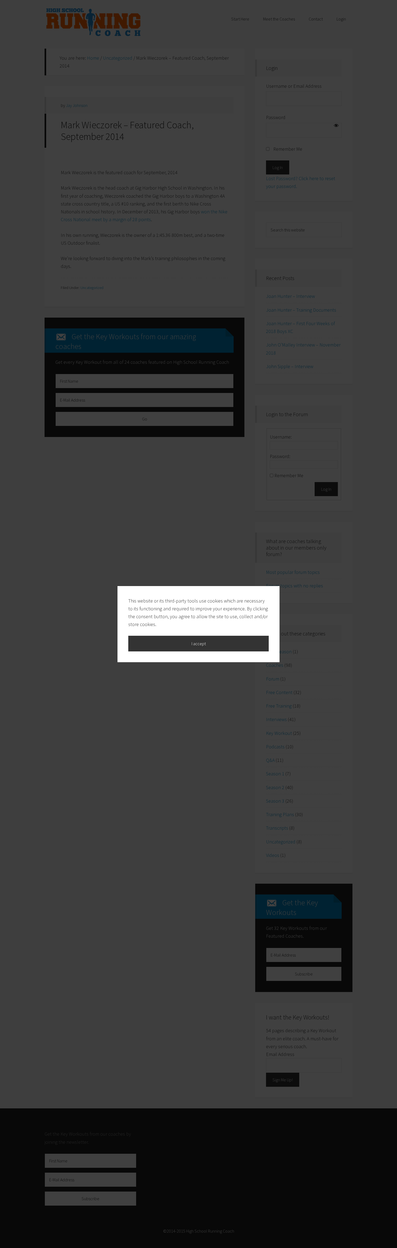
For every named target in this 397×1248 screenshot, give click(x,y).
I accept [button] (198, 643)
